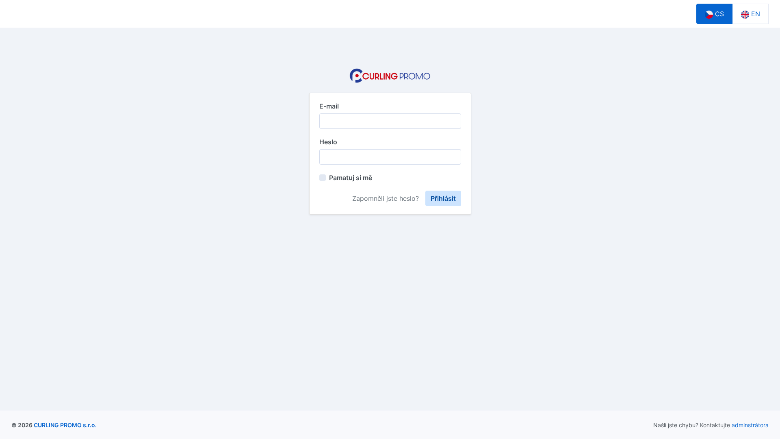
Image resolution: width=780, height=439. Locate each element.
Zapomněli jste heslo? (385, 198)
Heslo (328, 142)
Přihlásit (443, 198)
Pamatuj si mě (350, 178)
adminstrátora (750, 425)
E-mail (329, 106)
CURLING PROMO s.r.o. (65, 425)
